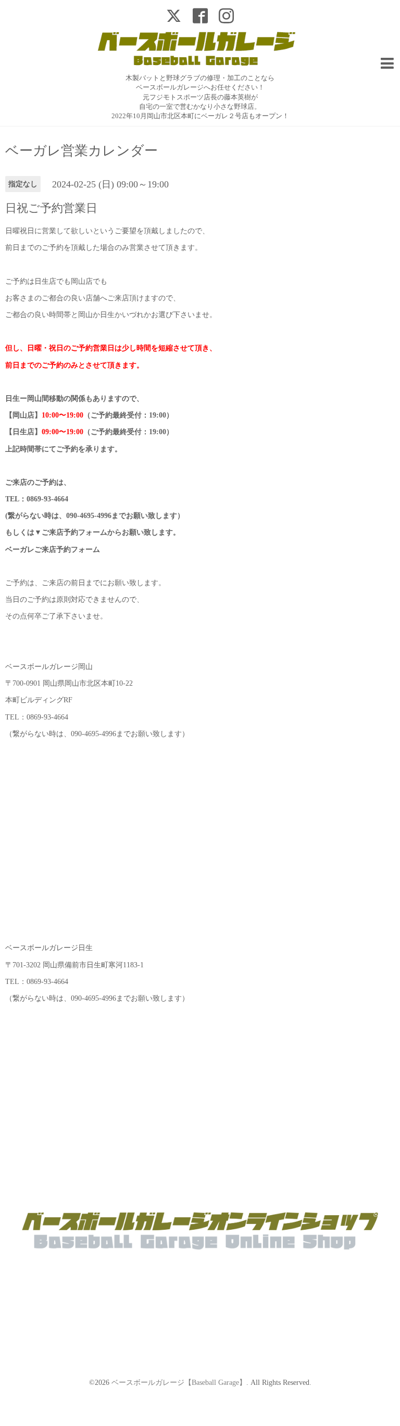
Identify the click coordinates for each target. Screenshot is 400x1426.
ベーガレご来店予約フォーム (52, 549)
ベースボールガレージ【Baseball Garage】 (178, 1382)
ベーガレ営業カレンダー (81, 151)
